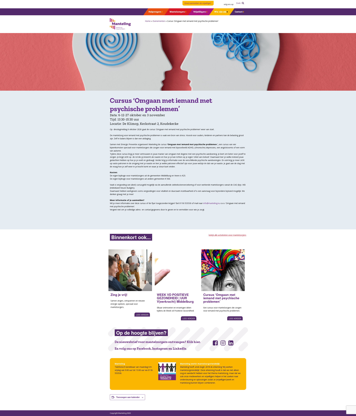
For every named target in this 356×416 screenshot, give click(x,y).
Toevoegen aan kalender (128, 397)
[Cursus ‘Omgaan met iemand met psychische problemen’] (223, 270)
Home (148, 21)
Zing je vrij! (119, 294)
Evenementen (159, 21)
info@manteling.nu (211, 203)
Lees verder (142, 314)
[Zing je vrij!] (130, 270)
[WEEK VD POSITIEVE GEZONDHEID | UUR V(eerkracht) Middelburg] (176, 270)
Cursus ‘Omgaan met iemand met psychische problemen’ (221, 298)
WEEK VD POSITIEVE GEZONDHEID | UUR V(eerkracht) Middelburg (175, 298)
